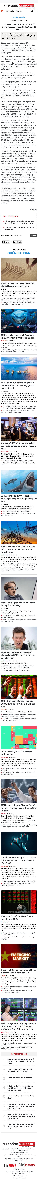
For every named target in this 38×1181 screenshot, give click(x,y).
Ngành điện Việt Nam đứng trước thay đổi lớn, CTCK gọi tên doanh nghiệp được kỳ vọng (18, 549)
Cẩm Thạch (5, 1032)
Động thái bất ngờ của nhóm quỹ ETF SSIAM (15, 511)
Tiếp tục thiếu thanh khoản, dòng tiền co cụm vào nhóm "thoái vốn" (20, 1070)
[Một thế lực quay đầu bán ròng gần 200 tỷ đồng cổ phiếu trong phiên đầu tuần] (19, 687)
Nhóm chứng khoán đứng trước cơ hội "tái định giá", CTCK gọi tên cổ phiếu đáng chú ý (17, 991)
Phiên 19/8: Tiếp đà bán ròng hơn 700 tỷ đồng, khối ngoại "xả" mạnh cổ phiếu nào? (21, 1126)
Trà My (3, 922)
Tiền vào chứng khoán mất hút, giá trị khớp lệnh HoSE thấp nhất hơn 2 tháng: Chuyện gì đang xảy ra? (17, 299)
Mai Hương (4, 757)
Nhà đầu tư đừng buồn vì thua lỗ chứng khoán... (21, 1097)
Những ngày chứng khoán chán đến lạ (20, 1078)
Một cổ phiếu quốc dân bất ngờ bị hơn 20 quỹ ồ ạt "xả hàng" (18, 604)
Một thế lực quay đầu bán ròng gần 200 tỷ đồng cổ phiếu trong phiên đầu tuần (19, 620)
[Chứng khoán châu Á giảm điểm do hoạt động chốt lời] (19, 902)
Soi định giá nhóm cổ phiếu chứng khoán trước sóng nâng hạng (17, 938)
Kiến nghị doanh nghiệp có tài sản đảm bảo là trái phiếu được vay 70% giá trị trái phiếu (19, 222)
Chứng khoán (19, 17)
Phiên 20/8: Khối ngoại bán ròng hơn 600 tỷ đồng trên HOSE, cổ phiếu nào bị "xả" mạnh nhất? (18, 303)
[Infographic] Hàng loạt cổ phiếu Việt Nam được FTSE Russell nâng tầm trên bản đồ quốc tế (17, 884)
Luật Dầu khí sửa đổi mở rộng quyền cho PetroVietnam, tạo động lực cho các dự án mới (17, 385)
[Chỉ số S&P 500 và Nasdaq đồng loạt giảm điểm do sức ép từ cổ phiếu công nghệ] (19, 429)
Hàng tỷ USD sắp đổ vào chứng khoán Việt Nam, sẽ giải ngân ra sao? (18, 971)
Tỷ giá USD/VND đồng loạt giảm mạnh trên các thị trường (19, 228)
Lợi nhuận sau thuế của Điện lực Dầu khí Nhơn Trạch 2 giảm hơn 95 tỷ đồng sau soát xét (18, 411)
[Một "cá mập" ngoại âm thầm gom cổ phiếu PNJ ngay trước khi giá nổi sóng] (19, 321)
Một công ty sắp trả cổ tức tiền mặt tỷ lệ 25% (15, 670)
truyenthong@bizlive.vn (21, 1152)
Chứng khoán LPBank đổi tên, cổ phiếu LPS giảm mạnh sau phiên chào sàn (18, 616)
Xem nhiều (10, 11)
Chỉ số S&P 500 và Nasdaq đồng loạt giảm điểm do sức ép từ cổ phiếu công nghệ (18, 446)
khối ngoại (6, 242)
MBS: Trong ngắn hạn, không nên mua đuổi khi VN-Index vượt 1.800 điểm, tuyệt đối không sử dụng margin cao (18, 1026)
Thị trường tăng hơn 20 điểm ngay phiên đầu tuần (16, 752)
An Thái (3, 340)
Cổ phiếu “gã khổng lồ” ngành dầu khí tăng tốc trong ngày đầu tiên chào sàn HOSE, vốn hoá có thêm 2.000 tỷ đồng (19, 564)
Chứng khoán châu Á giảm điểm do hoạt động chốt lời (17, 917)
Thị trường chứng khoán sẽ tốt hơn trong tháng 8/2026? (19, 881)
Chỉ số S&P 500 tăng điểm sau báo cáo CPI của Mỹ (17, 460)
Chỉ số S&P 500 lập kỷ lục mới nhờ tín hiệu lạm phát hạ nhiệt (18, 463)
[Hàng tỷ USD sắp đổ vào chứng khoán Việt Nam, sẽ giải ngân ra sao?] (19, 956)
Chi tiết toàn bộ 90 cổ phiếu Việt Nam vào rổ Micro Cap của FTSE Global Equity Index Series (20, 1088)
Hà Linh (3, 975)
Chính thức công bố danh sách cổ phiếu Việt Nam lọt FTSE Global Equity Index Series (21, 1061)
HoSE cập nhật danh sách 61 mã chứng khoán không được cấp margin (18, 284)
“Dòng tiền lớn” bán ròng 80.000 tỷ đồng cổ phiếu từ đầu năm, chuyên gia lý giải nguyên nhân (21, 1116)
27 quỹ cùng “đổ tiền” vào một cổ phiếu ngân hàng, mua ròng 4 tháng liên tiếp (19, 499)
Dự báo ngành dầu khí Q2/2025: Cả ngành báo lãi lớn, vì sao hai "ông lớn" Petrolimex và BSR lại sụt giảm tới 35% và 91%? (18, 569)
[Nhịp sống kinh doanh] (19, 1144)
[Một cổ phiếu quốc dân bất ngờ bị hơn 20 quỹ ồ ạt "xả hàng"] (19, 588)
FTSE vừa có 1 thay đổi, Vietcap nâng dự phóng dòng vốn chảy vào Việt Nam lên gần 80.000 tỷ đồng (21, 1106)
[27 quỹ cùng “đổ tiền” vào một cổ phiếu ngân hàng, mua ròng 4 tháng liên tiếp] (19, 482)
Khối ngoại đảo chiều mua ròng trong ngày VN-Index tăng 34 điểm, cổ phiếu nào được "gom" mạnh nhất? (19, 825)
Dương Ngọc (5, 555)
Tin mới (19, 11)
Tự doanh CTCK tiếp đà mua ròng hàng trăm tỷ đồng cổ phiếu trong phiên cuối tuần (18, 719)
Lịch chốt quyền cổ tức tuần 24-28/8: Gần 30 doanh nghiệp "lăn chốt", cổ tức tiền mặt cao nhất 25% (17, 667)
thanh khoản (17, 242)
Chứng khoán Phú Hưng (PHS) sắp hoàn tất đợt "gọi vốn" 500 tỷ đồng (18, 769)
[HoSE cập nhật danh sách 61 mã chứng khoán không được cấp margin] (19, 269)
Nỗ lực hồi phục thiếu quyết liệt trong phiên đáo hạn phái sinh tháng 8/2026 (18, 514)
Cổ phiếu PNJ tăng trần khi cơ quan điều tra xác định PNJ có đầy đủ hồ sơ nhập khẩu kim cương (19, 350)
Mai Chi (3, 813)
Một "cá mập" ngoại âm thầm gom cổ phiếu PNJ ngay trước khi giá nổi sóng (18, 336)
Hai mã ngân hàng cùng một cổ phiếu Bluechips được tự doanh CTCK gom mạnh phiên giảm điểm (18, 715)
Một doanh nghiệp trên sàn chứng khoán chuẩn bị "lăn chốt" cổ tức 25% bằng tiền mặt (18, 655)
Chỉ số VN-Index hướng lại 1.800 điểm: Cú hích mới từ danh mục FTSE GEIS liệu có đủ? (18, 860)
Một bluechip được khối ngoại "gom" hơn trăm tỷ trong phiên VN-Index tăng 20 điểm (18, 808)
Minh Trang (5, 451)
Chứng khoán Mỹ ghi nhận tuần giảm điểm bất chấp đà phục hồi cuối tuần (18, 934)
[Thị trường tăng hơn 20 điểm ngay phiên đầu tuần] (19, 737)
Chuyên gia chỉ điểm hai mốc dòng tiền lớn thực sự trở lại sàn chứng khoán (18, 987)
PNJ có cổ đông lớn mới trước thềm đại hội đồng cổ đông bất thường (18, 346)
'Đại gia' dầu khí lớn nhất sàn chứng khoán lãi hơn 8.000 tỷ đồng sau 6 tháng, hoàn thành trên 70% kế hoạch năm (18, 407)
